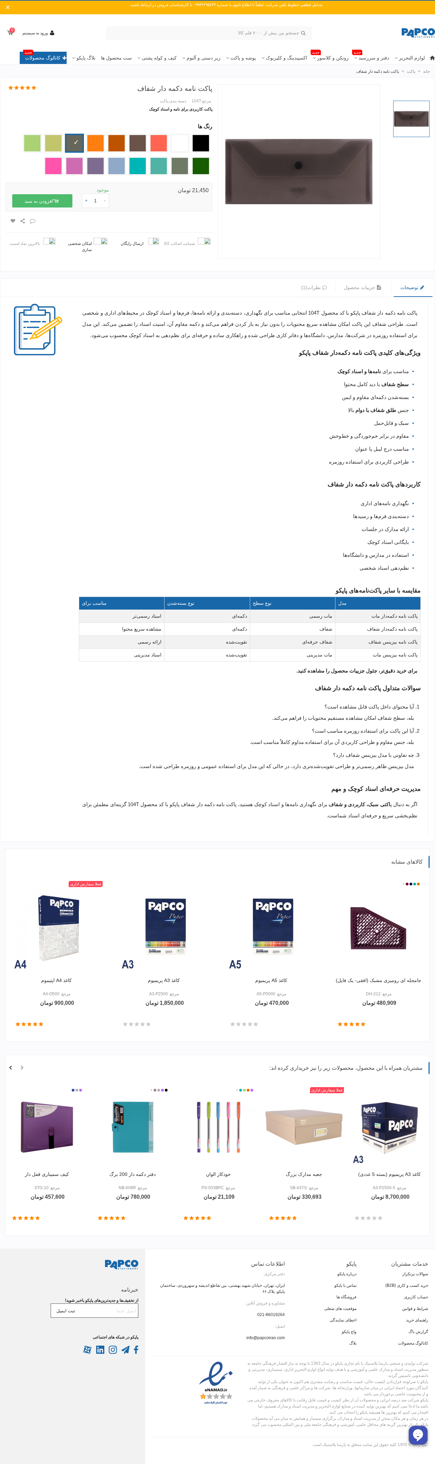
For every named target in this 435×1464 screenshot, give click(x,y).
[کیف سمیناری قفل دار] (47, 1127)
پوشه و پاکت (243, 58)
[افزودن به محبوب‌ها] (12, 221)
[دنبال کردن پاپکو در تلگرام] (124, 1352)
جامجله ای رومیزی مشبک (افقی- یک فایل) (378, 980)
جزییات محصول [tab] (360, 287)
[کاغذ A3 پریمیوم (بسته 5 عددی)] (389, 1127)
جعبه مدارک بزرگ (304, 1174)
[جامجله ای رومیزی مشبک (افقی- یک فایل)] (378, 927)
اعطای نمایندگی (343, 1320)
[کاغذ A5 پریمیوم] (271, 927)
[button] (22, 1068)
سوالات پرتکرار (415, 1273)
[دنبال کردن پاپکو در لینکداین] (99, 1352)
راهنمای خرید (417, 1320)
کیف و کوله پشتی (159, 58)
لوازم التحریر (412, 58)
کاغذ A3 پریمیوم (164, 980)
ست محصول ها (116, 58)
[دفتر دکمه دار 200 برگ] (132, 1127)
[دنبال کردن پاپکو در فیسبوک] (135, 1352)
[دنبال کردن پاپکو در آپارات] (87, 1352)
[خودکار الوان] (218, 1127)
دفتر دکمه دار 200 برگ (132, 1174)
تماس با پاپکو (345, 1285)
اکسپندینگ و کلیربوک (286, 58)
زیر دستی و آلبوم (204, 58)
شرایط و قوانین (415, 1308)
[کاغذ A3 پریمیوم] (164, 927)
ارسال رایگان (132, 243)
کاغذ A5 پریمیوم (271, 980)
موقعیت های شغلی (340, 1308)
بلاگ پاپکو (85, 58)
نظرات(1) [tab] (311, 287)
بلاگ (352, 1343)
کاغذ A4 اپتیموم (56, 980)
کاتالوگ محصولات (42, 56)
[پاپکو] (397, 33)
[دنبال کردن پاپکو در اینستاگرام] (112, 1352)
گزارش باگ (418, 1331)
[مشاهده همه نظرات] (22, 88)
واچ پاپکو (349, 1331)
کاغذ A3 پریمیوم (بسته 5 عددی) (389, 1174)
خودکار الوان (218, 1174)
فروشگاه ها (346, 1297)
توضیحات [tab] (410, 287)
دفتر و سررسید (371, 56)
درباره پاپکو (346, 1273)
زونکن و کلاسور (330, 56)
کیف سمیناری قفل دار (47, 1174)
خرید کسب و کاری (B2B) (406, 1285)
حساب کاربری (416, 1297)
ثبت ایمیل (65, 1310)
